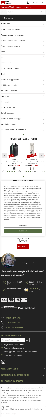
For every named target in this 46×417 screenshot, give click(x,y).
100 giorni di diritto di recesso (36, 283)
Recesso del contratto (12, 381)
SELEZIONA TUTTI (23, 231)
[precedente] (4, 155)
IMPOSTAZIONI (23, 225)
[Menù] (3, 11)
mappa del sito (10, 409)
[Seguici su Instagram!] (4, 362)
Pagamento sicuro (14, 289)
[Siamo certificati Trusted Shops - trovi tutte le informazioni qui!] (26, 290)
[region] (23, 208)
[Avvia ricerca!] (42, 12)
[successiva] (41, 155)
